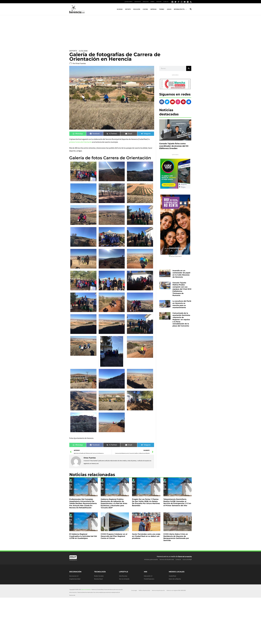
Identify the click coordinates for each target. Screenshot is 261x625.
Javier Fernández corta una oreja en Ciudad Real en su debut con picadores (146, 536)
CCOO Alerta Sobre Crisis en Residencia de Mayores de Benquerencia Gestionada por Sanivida (176, 537)
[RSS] (191, 2)
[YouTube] (185, 2)
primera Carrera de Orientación (80, 142)
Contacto (178, 559)
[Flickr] (188, 2)
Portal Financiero (149, 579)
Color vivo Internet (86, 589)
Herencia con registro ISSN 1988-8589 (176, 590)
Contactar (158, 1)
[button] (185, 9)
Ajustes (176, 622)
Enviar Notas (137, 1)
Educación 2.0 (148, 576)
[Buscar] (188, 68)
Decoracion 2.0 (73, 576)
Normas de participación (158, 590)
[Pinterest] (178, 2)
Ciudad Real (172, 576)
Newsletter (145, 1)
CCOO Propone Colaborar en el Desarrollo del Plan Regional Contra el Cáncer (114, 536)
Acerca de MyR (187, 559)
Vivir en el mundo (124, 579)
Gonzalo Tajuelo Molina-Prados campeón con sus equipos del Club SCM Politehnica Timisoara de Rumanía (182, 289)
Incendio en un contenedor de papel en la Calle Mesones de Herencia (181, 274)
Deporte (73, 51)
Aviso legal (134, 590)
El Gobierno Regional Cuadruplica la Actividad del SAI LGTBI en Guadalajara (83, 536)
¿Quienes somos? (128, 1)
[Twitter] (175, 2)
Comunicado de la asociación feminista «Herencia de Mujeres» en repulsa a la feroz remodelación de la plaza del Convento (181, 319)
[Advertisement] (130, 30)
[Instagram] (181, 2)
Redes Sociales (99, 576)
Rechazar (163, 622)
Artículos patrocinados (151, 559)
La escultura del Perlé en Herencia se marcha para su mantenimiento (182, 304)
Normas (152, 1)
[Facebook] (172, 2)
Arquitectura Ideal (74, 579)
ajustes (133, 623)
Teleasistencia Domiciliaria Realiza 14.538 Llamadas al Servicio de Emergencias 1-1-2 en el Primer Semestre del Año (177, 502)
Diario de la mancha (185, 556)
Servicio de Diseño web (167, 559)
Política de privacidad (144, 590)
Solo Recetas (123, 576)
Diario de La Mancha (175, 579)
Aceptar (150, 622)
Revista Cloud (98, 579)
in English (165, 1)
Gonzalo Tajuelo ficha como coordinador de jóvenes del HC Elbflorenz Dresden (174, 145)
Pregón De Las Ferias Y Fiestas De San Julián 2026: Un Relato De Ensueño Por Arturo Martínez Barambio (146, 502)
